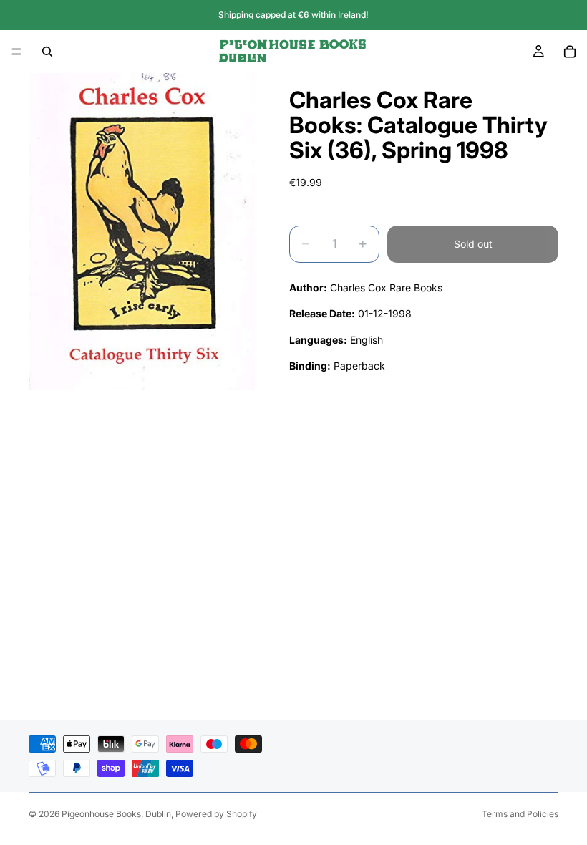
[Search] (47, 51)
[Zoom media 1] (142, 231)
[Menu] (16, 51)
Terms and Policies (520, 813)
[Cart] (570, 51)
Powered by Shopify (216, 813)
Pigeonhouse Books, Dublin (116, 813)
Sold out (473, 244)
